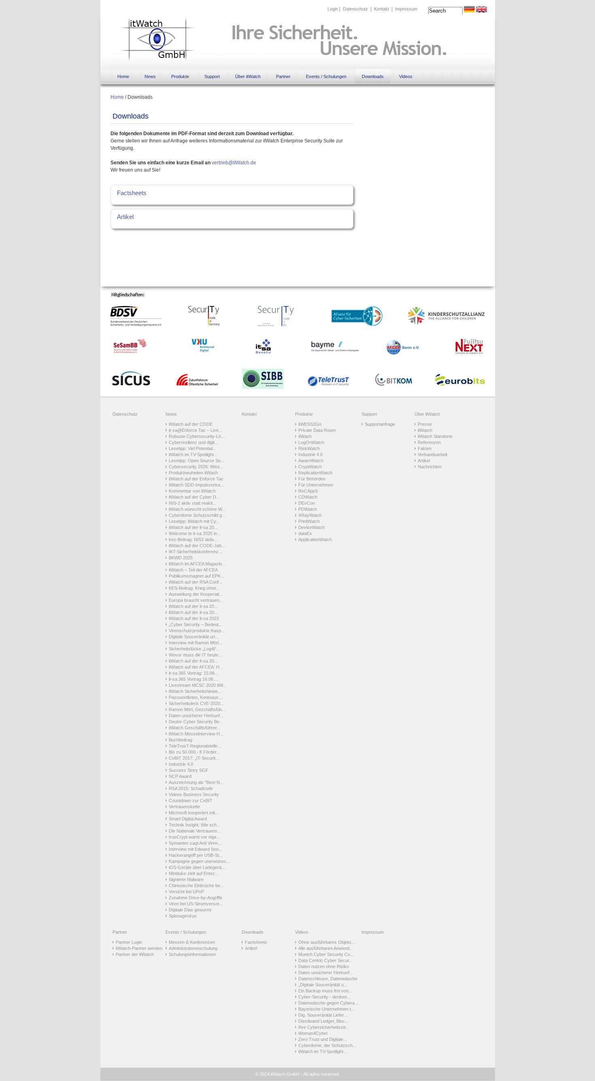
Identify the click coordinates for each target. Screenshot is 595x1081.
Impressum (406, 8)
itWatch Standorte (435, 436)
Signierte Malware (186, 879)
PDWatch (307, 509)
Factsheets (132, 192)
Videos (405, 76)
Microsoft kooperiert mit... (194, 812)
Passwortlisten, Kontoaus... (195, 697)
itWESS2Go (309, 424)
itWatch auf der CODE (190, 424)
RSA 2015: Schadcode (191, 788)
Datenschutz (355, 8)
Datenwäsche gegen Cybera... (328, 1002)
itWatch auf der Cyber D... (194, 497)
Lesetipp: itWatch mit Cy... (194, 521)
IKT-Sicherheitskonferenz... (195, 551)
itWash (305, 436)
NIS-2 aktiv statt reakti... (192, 503)
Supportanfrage (380, 424)
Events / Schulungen (326, 76)
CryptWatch (310, 466)
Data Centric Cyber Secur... (325, 960)
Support (212, 76)
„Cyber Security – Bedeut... (195, 624)
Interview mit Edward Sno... (195, 849)
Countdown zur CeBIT (190, 800)
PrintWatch (309, 521)
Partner (283, 76)
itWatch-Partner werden (139, 948)
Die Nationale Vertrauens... (195, 830)
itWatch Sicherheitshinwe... (195, 691)
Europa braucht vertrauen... (196, 600)
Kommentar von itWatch (192, 490)
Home (123, 76)
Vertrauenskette (184, 806)
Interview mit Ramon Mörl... (195, 642)
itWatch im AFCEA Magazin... (197, 563)
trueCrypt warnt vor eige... (194, 837)
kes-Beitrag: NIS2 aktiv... (193, 539)
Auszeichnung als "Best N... (196, 782)
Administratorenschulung (193, 948)
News (150, 76)
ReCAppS (308, 490)
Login (332, 8)
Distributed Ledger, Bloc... (323, 1021)
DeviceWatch (311, 527)
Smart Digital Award (188, 818)
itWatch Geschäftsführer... (194, 727)
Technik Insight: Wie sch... (194, 824)
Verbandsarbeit (432, 454)
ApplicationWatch (315, 539)
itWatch (425, 430)
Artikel (125, 216)
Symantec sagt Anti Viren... (195, 843)
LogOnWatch (311, 442)
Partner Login (129, 942)
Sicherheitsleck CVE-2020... (196, 703)
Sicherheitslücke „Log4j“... (194, 648)
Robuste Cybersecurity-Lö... (197, 436)
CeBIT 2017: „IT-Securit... (194, 758)
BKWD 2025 (181, 557)
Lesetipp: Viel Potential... (192, 448)
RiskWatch (309, 448)
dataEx (305, 533)
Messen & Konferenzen (192, 942)
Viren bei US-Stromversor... (196, 903)
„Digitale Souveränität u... (322, 984)
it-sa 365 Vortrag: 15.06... (193, 673)
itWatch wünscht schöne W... (197, 509)
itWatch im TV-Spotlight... (193, 454)
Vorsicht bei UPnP (186, 891)
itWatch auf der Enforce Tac (196, 478)
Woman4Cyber (313, 1033)
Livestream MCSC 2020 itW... (197, 685)
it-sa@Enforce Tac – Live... (195, 430)
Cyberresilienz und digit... (193, 442)
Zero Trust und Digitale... (322, 1039)
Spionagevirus (183, 915)
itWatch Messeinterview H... (196, 733)
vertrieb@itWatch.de (234, 163)
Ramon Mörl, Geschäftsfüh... (197, 709)
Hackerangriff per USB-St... (196, 855)
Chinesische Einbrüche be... (196, 885)
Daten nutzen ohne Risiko (323, 966)
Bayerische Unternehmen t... (326, 1009)
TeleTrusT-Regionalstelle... (195, 745)
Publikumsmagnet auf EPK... (196, 575)
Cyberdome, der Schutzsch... (327, 1045)
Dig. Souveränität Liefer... (322, 1015)
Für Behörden (311, 478)
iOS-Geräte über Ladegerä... (197, 867)
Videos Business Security (194, 794)
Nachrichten (430, 466)
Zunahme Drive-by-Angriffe (195, 897)
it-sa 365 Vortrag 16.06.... (193, 679)
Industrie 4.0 (181, 764)
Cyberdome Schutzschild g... (197, 515)
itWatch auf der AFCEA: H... (196, 667)
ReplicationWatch (315, 472)
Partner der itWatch (135, 954)
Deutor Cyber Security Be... (196, 721)
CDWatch (307, 497)
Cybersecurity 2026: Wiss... (196, 466)
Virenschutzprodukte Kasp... (197, 630)
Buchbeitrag (180, 739)
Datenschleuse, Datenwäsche (327, 978)
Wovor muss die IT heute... (195, 654)
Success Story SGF (188, 770)
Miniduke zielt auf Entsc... (194, 873)
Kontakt (381, 8)
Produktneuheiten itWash (193, 472)
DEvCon (306, 503)
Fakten (424, 448)
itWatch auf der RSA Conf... (195, 582)
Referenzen (429, 442)
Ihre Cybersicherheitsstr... (323, 1027)
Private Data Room (317, 430)
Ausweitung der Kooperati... (196, 594)
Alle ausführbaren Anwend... (325, 948)
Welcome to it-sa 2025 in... (195, 533)
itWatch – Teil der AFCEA (193, 569)
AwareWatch (310, 460)
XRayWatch (310, 515)
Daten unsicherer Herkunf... (196, 715)
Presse (425, 424)
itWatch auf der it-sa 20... (193, 527)
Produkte (180, 76)
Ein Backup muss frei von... (325, 990)
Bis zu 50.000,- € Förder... (194, 752)
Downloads (373, 76)
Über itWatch (248, 76)
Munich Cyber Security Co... (326, 954)
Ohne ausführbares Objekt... (326, 942)
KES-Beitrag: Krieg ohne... (194, 588)
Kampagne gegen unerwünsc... (199, 861)
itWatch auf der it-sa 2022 (194, 618)
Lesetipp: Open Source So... (196, 460)
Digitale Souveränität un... (194, 636)
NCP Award (180, 776)
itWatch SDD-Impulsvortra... (196, 484)
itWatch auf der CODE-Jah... (197, 545)
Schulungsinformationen (192, 954)
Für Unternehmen (315, 484)
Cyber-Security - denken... (324, 996)
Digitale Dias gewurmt (190, 909)
